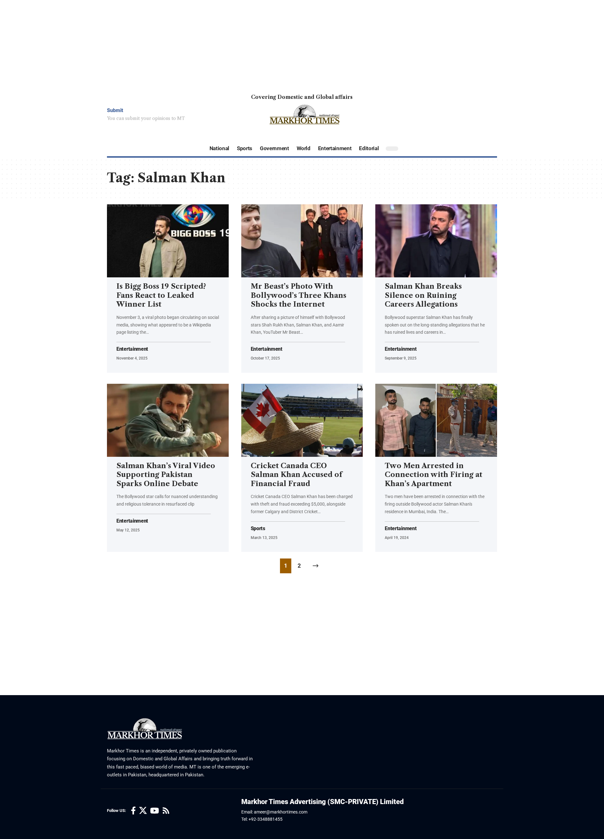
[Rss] (165, 811)
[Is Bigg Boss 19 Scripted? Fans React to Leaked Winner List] (168, 240)
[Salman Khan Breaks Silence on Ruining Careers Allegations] (436, 240)
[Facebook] (133, 811)
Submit (115, 110)
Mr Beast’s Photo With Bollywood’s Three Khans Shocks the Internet (298, 295)
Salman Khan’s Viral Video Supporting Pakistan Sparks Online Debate (165, 475)
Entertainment (132, 349)
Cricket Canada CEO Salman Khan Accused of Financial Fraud (296, 475)
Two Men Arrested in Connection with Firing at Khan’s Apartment (433, 475)
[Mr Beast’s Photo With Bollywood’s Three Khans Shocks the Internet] (302, 240)
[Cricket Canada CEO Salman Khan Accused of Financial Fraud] (302, 420)
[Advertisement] (189, 44)
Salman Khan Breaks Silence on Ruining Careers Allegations (423, 295)
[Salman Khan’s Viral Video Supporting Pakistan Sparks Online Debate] (168, 420)
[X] (142, 811)
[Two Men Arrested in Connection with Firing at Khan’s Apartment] (436, 420)
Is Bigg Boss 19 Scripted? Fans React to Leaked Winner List (161, 295)
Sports (258, 528)
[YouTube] (154, 811)
